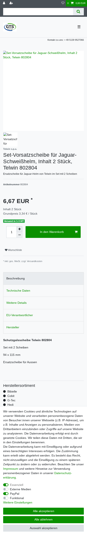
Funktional (17, 498)
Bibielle (12, 391)
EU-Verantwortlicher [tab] (19, 315)
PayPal (14, 493)
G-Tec (11, 400)
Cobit (10, 396)
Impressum (10, 468)
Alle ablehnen (43, 519)
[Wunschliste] (63, 3)
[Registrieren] (11, 3)
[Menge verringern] (19, 235)
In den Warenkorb (52, 231)
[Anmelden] (4, 3)
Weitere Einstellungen (17, 502)
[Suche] (78, 11)
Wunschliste (14, 250)
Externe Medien (20, 489)
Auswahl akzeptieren (43, 528)
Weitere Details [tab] (16, 302)
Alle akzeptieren (43, 511)
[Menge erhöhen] (19, 229)
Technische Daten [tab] (18, 290)
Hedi (10, 404)
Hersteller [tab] (12, 327)
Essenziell (16, 484)
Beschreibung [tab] (15, 278)
